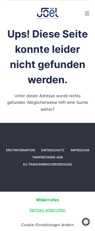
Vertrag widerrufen (47, 209)
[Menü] (87, 13)
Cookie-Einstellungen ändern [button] (47, 224)
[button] (86, 222)
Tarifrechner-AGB (47, 157)
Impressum (80, 150)
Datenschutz (52, 150)
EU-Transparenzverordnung (47, 164)
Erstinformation (20, 150)
